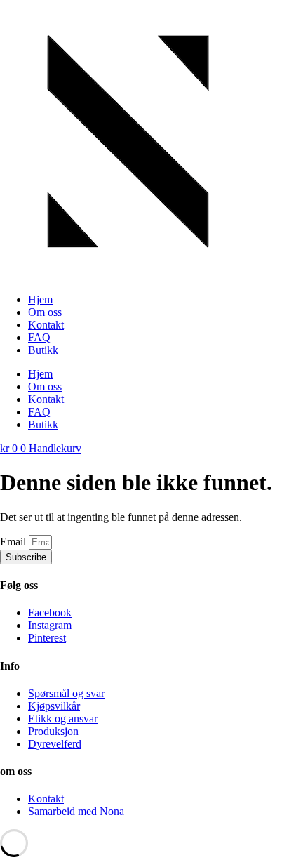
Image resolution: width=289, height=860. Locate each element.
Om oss (45, 312)
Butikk (43, 350)
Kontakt (46, 325)
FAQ (39, 337)
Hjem (40, 299)
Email (14, 542)
